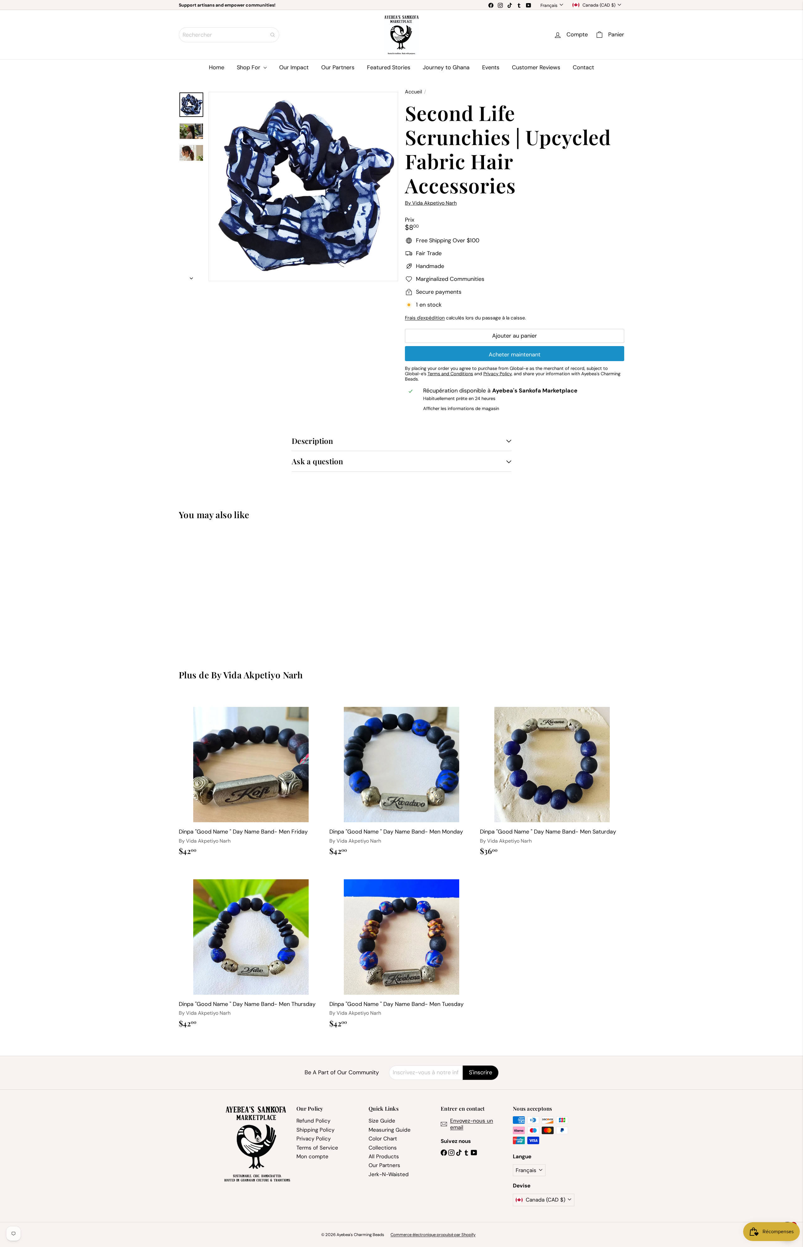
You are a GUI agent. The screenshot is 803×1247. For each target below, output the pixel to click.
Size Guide (382, 1120)
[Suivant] (191, 276)
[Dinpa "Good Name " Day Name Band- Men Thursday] (251, 949)
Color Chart (383, 1138)
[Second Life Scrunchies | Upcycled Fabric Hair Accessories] (213, 590)
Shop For (249, 67)
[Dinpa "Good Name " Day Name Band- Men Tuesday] (401, 949)
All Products (384, 1156)
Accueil (413, 92)
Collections (383, 1147)
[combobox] (229, 34)
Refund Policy (313, 1120)
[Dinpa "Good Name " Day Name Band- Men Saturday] (552, 777)
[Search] (272, 34)
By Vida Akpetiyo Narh (257, 675)
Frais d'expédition (425, 318)
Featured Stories (388, 67)
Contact (583, 67)
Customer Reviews (536, 67)
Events (490, 67)
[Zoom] (303, 186)
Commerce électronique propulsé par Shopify (433, 1234)
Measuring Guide (390, 1129)
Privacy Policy (313, 1138)
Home (216, 67)
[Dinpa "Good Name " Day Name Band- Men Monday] (401, 777)
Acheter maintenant (514, 354)
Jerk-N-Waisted (389, 1174)
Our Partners (337, 67)
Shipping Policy (315, 1129)
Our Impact (294, 67)
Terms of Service (317, 1147)
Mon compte (312, 1156)
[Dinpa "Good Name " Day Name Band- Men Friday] (251, 777)
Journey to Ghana (446, 67)
